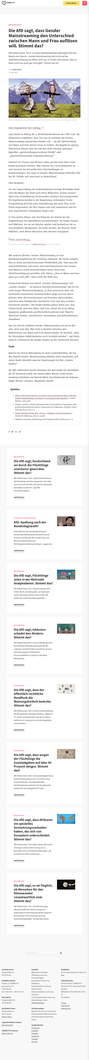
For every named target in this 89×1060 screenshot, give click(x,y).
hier (62, 975)
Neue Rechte (15, 25)
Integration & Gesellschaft (24, 518)
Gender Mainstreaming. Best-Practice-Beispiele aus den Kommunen (43, 413)
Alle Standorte (7, 1025)
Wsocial (34, 1042)
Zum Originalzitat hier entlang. (25, 128)
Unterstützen (71, 3)
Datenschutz (66, 1008)
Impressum (65, 1005)
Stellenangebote (37, 1003)
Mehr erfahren (7, 1033)
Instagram (35, 1028)
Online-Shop (7, 1017)
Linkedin (34, 1030)
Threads (34, 1039)
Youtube (34, 1033)
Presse (63, 1003)
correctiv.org (8, 3)
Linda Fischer (17, 69)
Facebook (35, 1036)
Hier (33, 1011)
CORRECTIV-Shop (38, 244)
